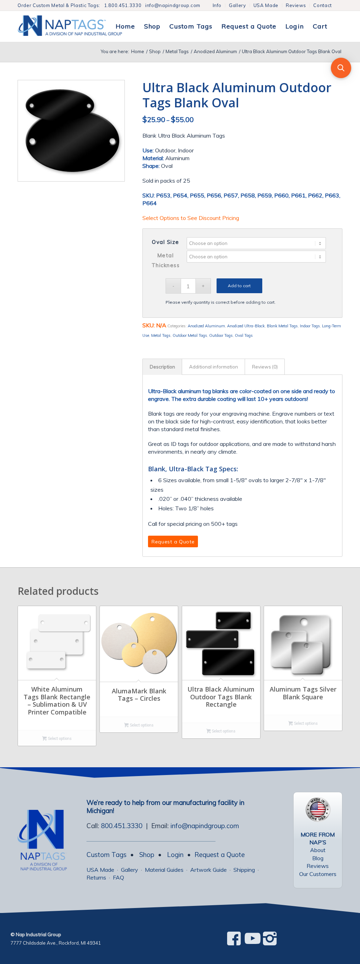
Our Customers (317, 873)
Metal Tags (161, 335)
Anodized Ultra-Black (246, 325)
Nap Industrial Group (38, 934)
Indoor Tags (310, 325)
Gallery (237, 5)
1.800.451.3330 (122, 5)
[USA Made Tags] (318, 809)
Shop (146, 854)
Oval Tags (244, 335)
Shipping (244, 869)
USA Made (265, 5)
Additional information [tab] (213, 367)
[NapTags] (77, 26)
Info (217, 5)
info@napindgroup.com (172, 5)
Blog (317, 858)
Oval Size (165, 242)
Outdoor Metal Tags (190, 335)
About (318, 849)
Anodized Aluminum (206, 325)
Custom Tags (106, 854)
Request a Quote (219, 854)
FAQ (118, 877)
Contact (322, 5)
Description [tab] (162, 367)
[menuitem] (217, 5)
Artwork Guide (208, 869)
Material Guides (164, 869)
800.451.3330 (121, 825)
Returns (96, 877)
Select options (59, 738)
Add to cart (239, 285)
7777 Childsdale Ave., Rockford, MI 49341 (56, 943)
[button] (341, 68)
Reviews (296, 5)
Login (175, 854)
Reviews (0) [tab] (265, 367)
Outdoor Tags (221, 335)
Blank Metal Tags (282, 325)
